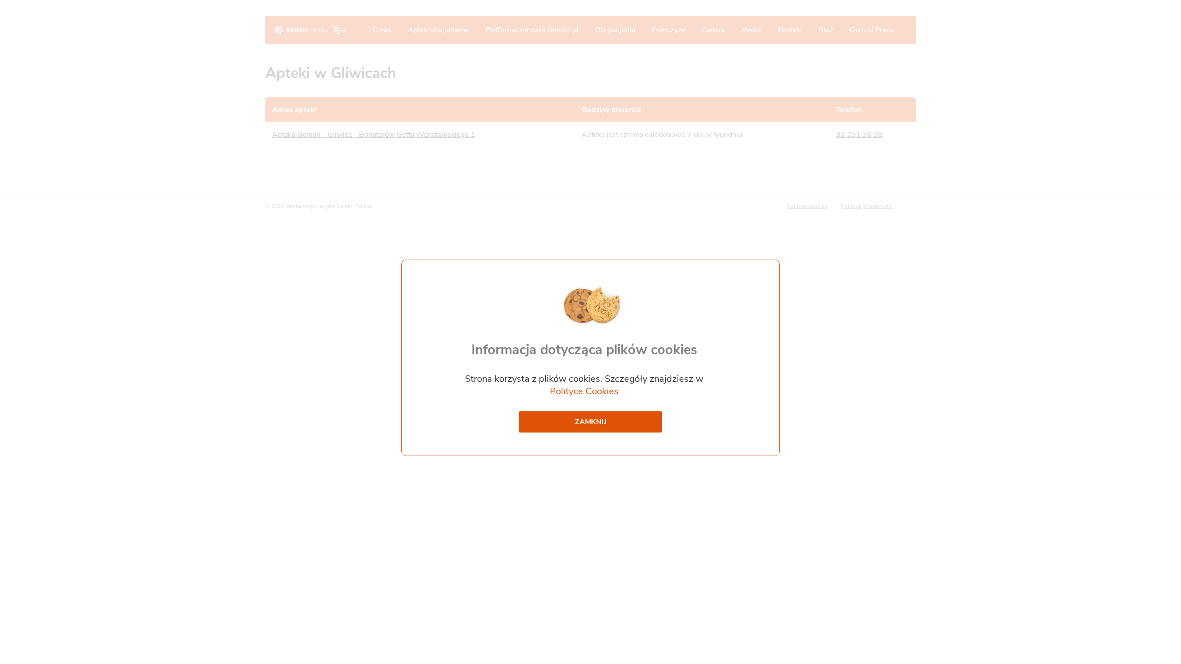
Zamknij (591, 422)
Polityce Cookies (584, 391)
